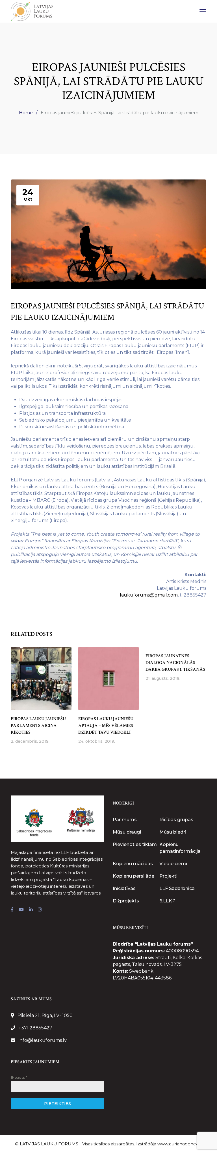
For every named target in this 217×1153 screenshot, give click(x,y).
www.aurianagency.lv (179, 1144)
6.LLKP (167, 901)
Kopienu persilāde (133, 876)
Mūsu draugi (127, 832)
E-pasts (19, 1077)
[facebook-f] (12, 909)
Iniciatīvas (124, 888)
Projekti (168, 876)
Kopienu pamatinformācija (180, 848)
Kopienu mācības (133, 863)
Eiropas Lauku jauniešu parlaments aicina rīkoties (38, 725)
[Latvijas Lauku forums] (32, 11)
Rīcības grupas (176, 819)
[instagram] (40, 909)
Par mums (125, 819)
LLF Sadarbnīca (177, 888)
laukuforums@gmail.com (149, 595)
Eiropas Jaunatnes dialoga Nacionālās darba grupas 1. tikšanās (175, 662)
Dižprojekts (126, 901)
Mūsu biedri (172, 832)
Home (26, 112)
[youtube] (21, 909)
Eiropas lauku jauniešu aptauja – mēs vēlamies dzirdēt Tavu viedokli (105, 725)
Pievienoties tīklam (135, 844)
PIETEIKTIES (57, 1103)
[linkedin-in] (31, 909)
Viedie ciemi (173, 863)
